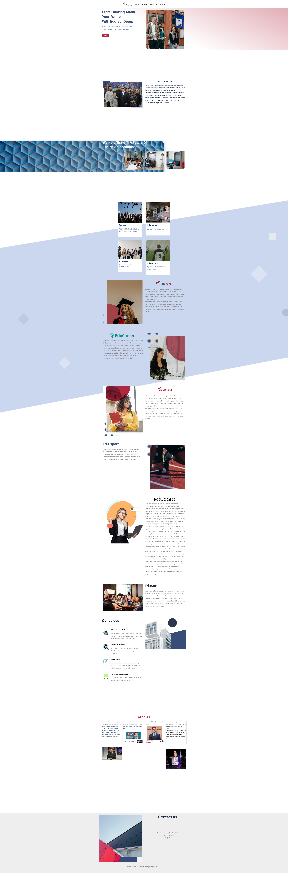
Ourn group (153, 4)
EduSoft (151, 586)
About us (144, 4)
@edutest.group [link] (173, 730)
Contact (162, 4)
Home (137, 4)
